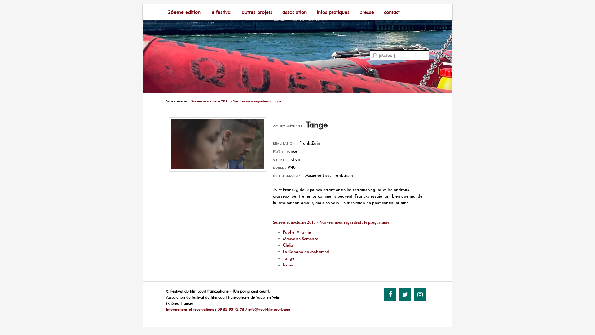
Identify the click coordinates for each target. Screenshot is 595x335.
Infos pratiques (333, 12)
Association (294, 12)
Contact (392, 12)
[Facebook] (390, 294)
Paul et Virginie (297, 232)
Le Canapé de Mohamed (306, 251)
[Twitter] (405, 294)
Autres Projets (257, 12)
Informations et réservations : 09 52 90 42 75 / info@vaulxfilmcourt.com (228, 309)
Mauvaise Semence (300, 238)
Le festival (221, 12)
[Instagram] (420, 294)
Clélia (288, 245)
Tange (276, 101)
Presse (366, 12)
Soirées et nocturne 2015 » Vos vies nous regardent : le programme (331, 222)
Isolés (288, 264)
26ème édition (184, 12)
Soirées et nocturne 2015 (210, 101)
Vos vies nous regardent (251, 101)
